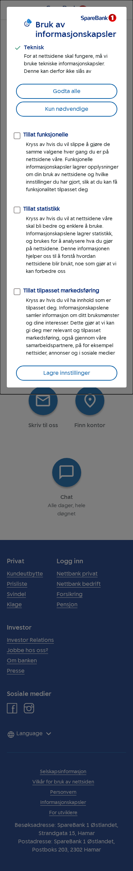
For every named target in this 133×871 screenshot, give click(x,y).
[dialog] (66, 197)
